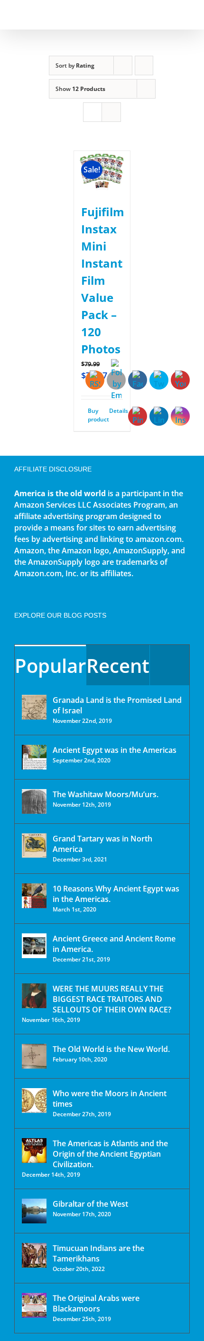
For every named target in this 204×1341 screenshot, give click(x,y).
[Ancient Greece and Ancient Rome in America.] (34, 945)
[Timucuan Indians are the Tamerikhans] (34, 1255)
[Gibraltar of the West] (34, 1211)
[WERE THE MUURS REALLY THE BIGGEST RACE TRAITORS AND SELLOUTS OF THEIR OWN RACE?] (34, 995)
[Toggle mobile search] (169, 15)
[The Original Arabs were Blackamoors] (34, 1305)
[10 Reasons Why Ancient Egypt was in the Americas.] (34, 895)
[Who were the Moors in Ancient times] (34, 1100)
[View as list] (111, 112)
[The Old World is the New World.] (34, 1056)
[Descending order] (144, 65)
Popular (50, 665)
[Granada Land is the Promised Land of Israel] (34, 707)
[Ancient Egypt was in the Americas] (34, 757)
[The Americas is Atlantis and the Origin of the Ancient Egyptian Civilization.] (34, 1150)
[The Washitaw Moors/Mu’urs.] (34, 801)
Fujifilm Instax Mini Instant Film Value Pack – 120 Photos (102, 280)
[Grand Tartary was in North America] (34, 845)
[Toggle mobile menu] (186, 15)
